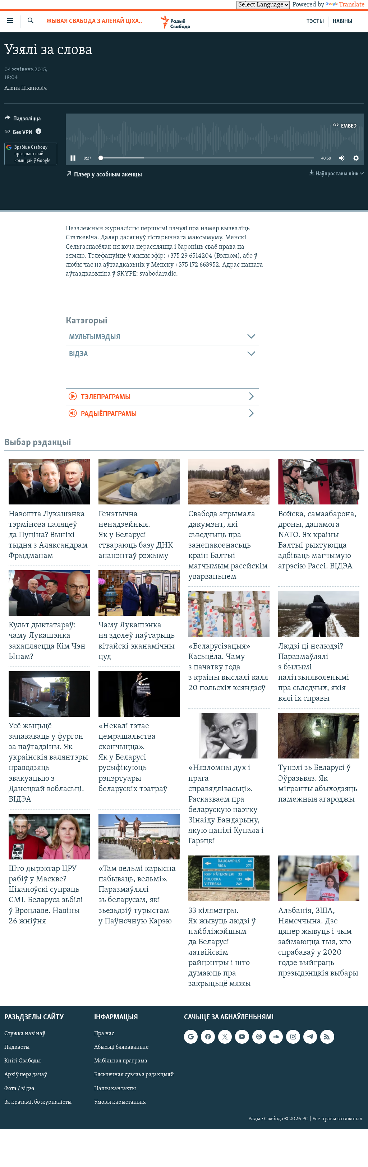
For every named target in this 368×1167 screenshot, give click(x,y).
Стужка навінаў (24, 1034)
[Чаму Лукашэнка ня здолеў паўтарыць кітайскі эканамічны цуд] (139, 593)
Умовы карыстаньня (120, 1102)
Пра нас (104, 1034)
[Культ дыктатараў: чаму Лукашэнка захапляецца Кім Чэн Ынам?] (49, 593)
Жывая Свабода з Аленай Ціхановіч (94, 21)
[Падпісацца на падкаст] (259, 1036)
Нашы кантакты (115, 1088)
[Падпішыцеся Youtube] (242, 1036)
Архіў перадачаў (25, 1075)
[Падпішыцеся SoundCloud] (276, 1036)
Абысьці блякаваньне (121, 1047)
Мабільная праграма (120, 1061)
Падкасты (16, 1047)
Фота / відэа (19, 1088)
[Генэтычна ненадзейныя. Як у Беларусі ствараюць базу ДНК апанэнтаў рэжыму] (139, 481)
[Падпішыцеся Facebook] (208, 1036)
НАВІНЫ (342, 21)
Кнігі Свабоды (22, 1061)
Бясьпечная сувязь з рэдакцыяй (134, 1075)
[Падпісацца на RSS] (327, 1036)
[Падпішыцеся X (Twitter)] (225, 1036)
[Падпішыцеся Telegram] (310, 1036)
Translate (352, 5)
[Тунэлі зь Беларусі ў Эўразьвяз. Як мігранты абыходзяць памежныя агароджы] (318, 735)
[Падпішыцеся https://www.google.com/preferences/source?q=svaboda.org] (191, 1036)
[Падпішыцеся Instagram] (293, 1036)
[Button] (23, 120)
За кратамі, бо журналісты (38, 1102)
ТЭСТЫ (315, 21)
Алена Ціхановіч (25, 88)
